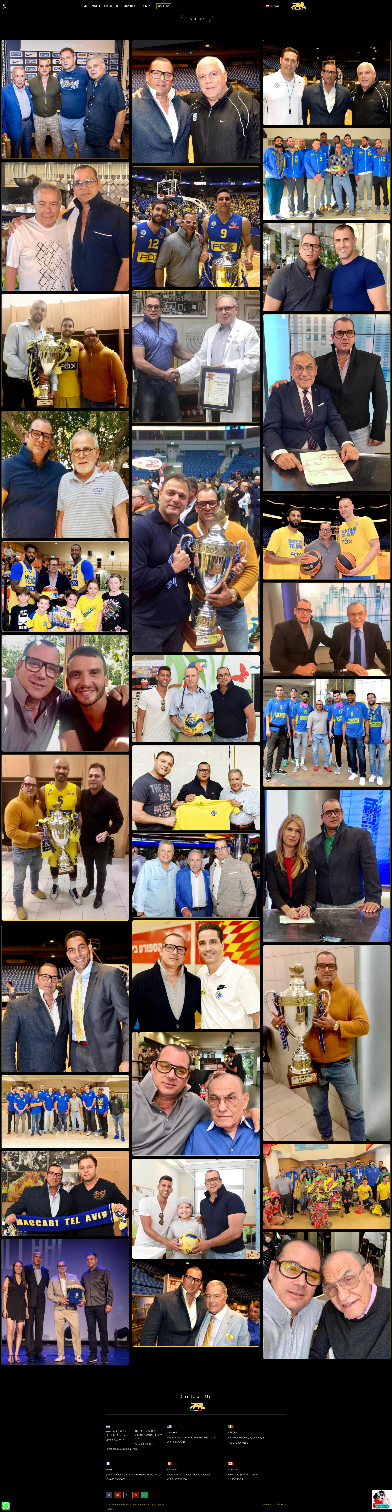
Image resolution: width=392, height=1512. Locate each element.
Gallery (164, 6)
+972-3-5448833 (144, 1444)
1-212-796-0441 (237, 1479)
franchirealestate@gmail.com (122, 1449)
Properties (130, 6)
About (95, 6)
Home (83, 6)
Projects (111, 6)
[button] (4, 6)
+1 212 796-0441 (176, 1442)
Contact (147, 6)
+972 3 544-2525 (115, 1440)
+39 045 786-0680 (238, 1443)
